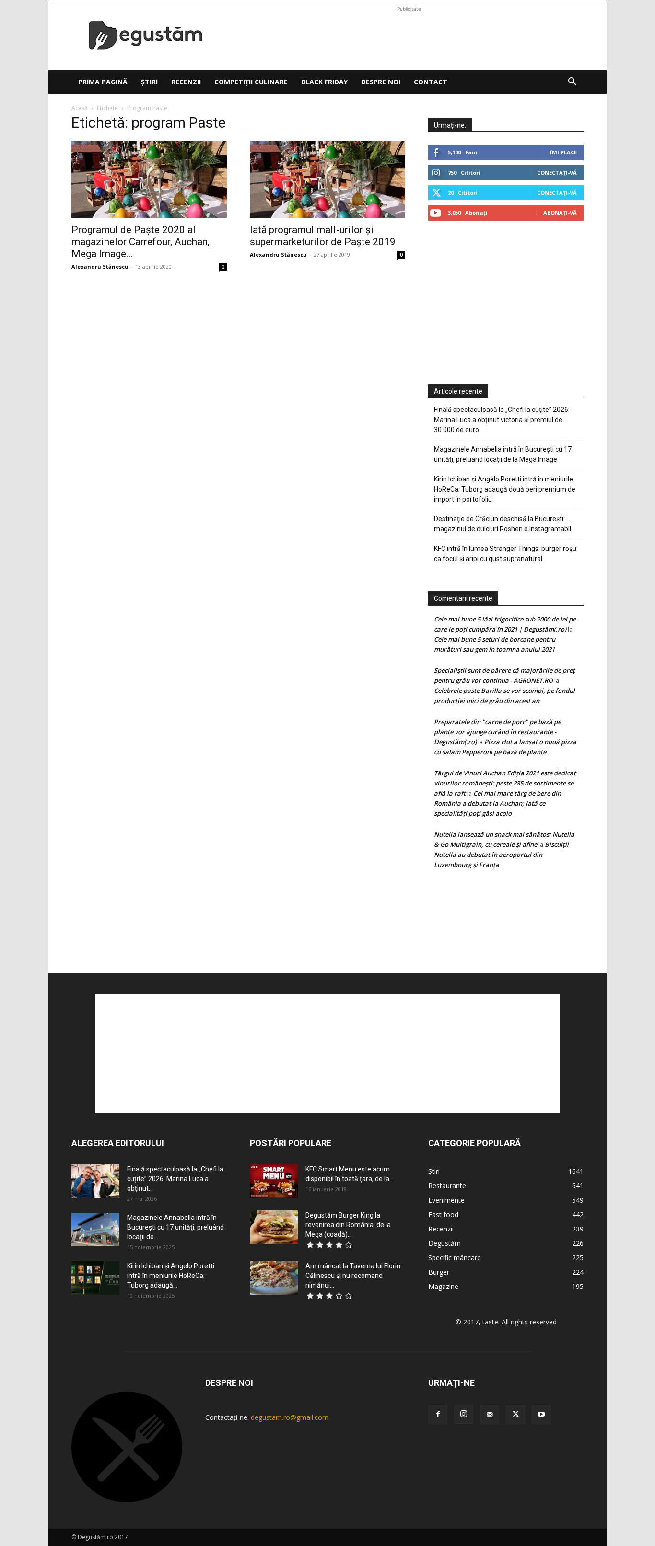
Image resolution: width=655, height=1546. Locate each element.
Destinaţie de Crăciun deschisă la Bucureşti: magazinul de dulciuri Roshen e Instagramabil (502, 524)
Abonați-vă (560, 212)
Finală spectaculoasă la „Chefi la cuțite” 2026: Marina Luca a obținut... (175, 1178)
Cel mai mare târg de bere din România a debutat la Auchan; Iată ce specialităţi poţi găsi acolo (497, 803)
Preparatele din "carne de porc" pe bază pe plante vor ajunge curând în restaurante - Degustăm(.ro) (497, 731)
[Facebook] (437, 1414)
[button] (572, 82)
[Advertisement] (409, 35)
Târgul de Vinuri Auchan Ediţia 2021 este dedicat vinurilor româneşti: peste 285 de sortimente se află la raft (505, 783)
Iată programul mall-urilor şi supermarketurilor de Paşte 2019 (323, 235)
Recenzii (186, 81)
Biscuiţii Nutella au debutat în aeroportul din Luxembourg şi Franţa (501, 854)
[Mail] (489, 1414)
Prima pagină (103, 81)
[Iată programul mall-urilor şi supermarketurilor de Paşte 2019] (327, 179)
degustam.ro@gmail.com (289, 1417)
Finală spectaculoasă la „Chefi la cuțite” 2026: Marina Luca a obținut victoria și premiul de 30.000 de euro (502, 419)
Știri (149, 81)
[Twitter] (515, 1414)
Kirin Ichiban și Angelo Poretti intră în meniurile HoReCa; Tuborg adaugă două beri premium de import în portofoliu (504, 489)
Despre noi (380, 81)
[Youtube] (541, 1414)
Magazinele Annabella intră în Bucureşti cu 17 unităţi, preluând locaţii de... (175, 1227)
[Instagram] (463, 1414)
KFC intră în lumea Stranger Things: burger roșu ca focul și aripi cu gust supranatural (505, 553)
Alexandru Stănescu (100, 266)
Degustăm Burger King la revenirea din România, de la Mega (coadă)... (348, 1224)
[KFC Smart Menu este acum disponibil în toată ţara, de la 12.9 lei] (274, 1181)
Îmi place (563, 152)
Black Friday (324, 81)
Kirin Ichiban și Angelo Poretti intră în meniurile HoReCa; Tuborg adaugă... (170, 1275)
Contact (430, 81)
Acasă (79, 108)
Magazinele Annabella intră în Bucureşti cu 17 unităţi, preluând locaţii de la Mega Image (503, 454)
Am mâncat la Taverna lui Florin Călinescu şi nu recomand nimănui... (352, 1275)
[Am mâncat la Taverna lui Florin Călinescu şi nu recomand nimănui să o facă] (274, 1278)
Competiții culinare (251, 81)
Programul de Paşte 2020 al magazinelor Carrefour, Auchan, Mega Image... (140, 241)
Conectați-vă (557, 172)
